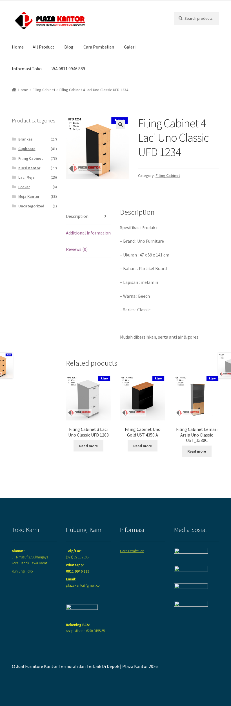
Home (18, 47)
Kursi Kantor (29, 167)
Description (77, 216)
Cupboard (26, 148)
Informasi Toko (27, 68)
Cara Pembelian (98, 47)
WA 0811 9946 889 (68, 68)
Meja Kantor (28, 196)
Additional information (88, 233)
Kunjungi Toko (22, 571)
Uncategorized (31, 206)
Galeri (130, 47)
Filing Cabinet (44, 89)
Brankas (25, 139)
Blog (69, 47)
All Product (43, 47)
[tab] (88, 216)
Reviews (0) (77, 249)
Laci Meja (26, 177)
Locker (24, 186)
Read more (88, 445)
